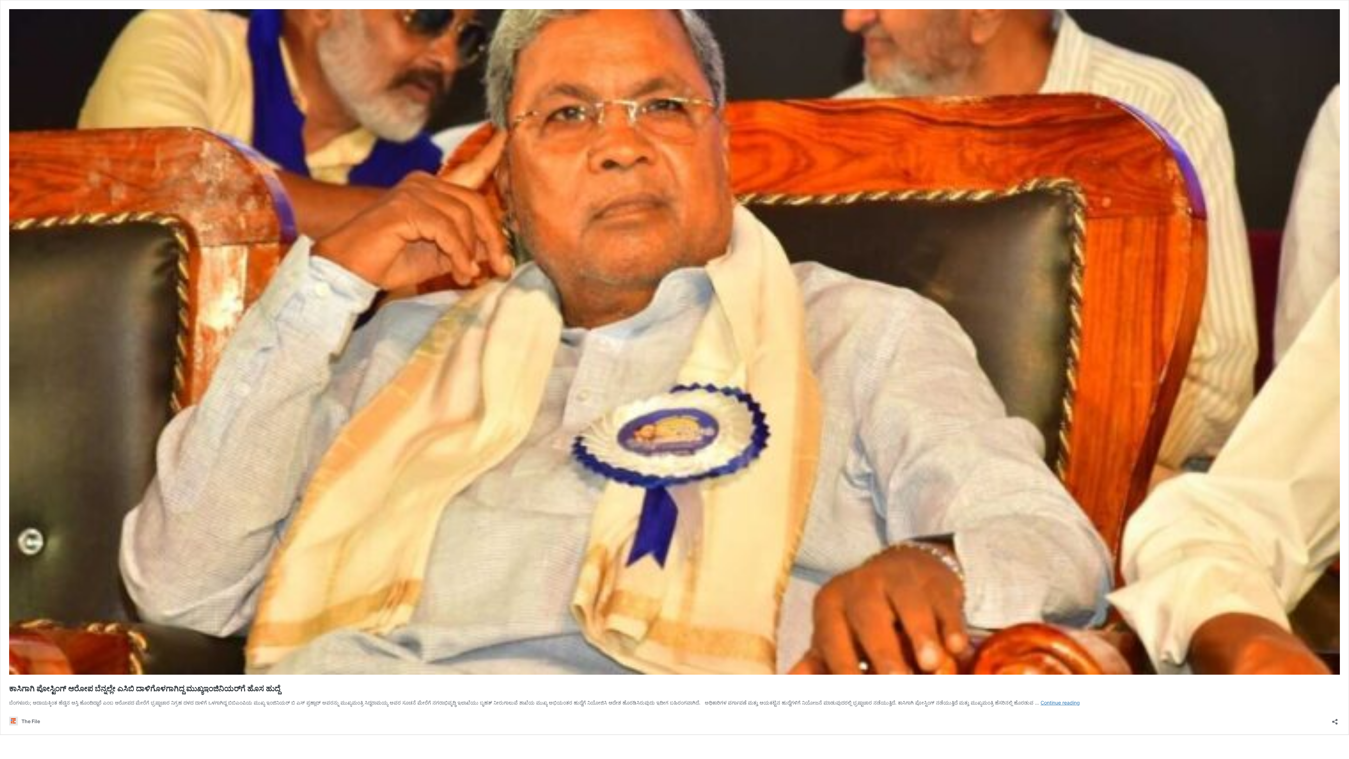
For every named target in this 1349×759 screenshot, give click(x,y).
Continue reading (1060, 703)
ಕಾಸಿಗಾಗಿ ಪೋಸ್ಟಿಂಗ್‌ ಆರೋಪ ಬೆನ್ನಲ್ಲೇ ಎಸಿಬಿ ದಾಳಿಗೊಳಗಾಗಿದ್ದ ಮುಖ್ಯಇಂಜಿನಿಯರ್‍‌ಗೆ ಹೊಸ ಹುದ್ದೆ (144, 688)
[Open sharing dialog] (1335, 719)
